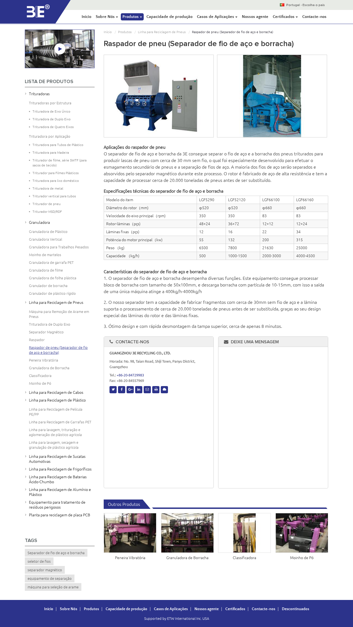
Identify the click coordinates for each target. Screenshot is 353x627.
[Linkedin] (138, 389)
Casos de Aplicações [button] (216, 16)
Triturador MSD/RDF (47, 211)
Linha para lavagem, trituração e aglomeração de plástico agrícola (55, 432)
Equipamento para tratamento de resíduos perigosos (57, 504)
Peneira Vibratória (130, 558)
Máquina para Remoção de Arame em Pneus (59, 314)
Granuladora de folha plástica (52, 278)
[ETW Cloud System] (164, 389)
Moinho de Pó (302, 558)
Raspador (37, 340)
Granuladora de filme (46, 270)
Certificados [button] (284, 16)
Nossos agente (255, 16)
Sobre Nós (68, 609)
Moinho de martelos (45, 255)
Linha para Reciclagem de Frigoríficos (60, 469)
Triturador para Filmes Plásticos (56, 173)
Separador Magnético (46, 332)
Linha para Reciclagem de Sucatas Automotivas (57, 459)
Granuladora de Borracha (187, 558)
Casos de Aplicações (171, 609)
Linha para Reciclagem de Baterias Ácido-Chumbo (58, 479)
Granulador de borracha (48, 286)
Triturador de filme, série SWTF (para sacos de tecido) (60, 162)
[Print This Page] (155, 389)
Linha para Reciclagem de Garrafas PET (60, 422)
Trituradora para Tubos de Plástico (58, 145)
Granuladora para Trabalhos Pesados (59, 247)
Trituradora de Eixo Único (51, 111)
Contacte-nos (314, 16)
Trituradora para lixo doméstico (56, 180)
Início (86, 16)
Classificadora (244, 558)
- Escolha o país (305, 5)
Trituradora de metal (48, 188)
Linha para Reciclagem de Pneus (162, 32)
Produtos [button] (131, 16)
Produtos (125, 32)
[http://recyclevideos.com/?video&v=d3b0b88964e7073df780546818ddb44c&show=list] (59, 48)
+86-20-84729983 (130, 375)
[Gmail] (147, 389)
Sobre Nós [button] (106, 16)
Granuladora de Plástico (48, 231)
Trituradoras (39, 94)
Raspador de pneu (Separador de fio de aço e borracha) (58, 350)
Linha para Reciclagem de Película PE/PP (55, 411)
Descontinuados (295, 609)
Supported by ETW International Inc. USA (176, 618)
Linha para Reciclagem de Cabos (56, 392)
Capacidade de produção (169, 16)
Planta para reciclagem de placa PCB (59, 515)
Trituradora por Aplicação (49, 136)
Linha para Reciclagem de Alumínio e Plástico (60, 492)
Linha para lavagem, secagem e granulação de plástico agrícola (54, 444)
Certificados (235, 609)
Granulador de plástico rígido (52, 293)
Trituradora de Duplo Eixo (52, 119)
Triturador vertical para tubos (54, 196)
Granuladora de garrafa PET (51, 262)
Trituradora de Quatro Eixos (53, 127)
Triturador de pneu (47, 204)
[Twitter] (113, 389)
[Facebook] (121, 389)
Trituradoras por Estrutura (50, 103)
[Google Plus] (130, 389)
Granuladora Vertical (45, 239)
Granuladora (39, 222)
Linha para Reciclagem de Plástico (57, 400)
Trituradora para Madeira (51, 152)
